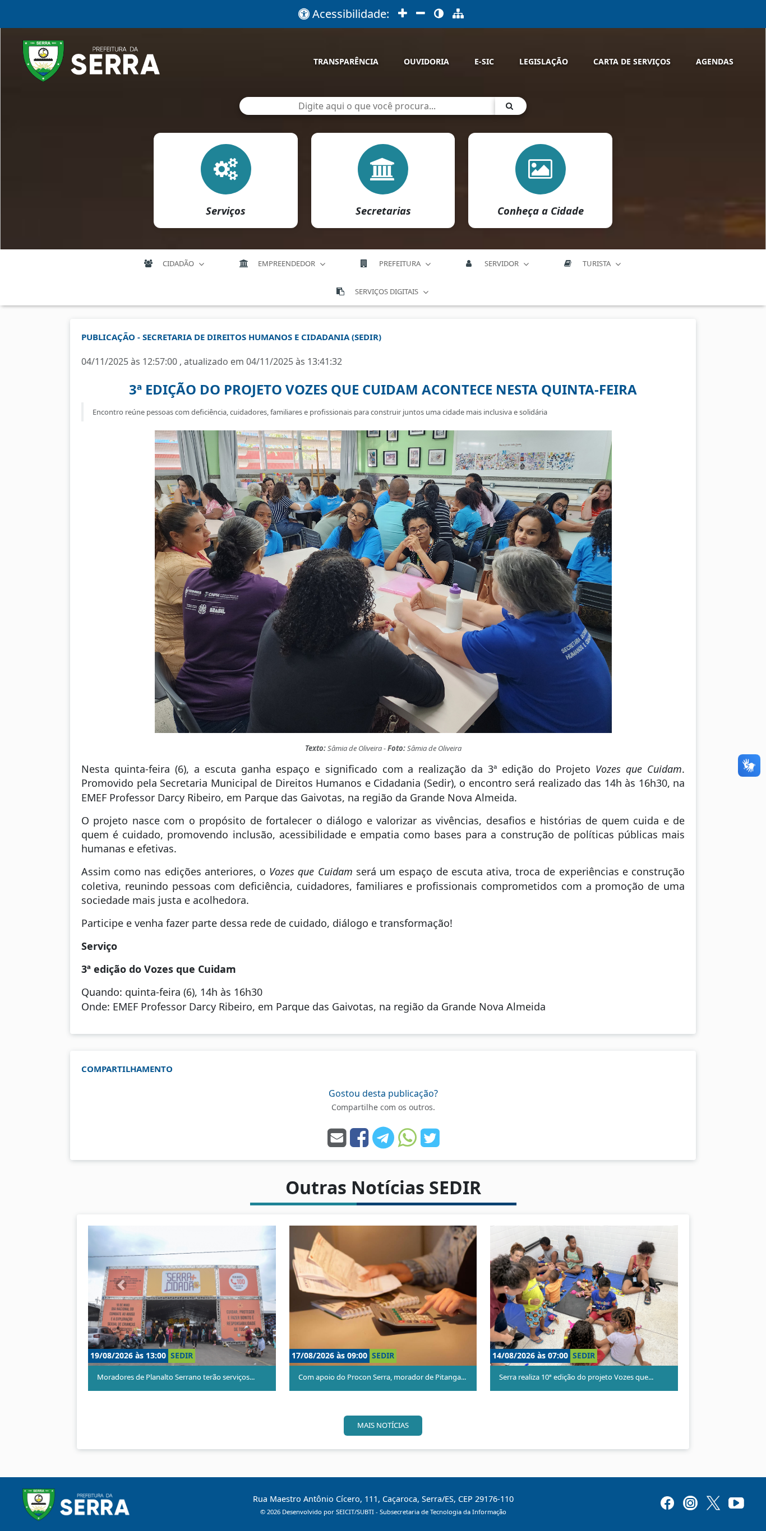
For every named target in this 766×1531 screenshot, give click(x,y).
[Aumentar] (403, 14)
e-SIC (484, 61)
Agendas (714, 61)
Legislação (543, 61)
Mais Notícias (383, 1425)
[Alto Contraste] (439, 14)
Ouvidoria (426, 61)
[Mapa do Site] (458, 14)
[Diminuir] (421, 14)
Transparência (346, 61)
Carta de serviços (632, 61)
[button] (121, 1285)
